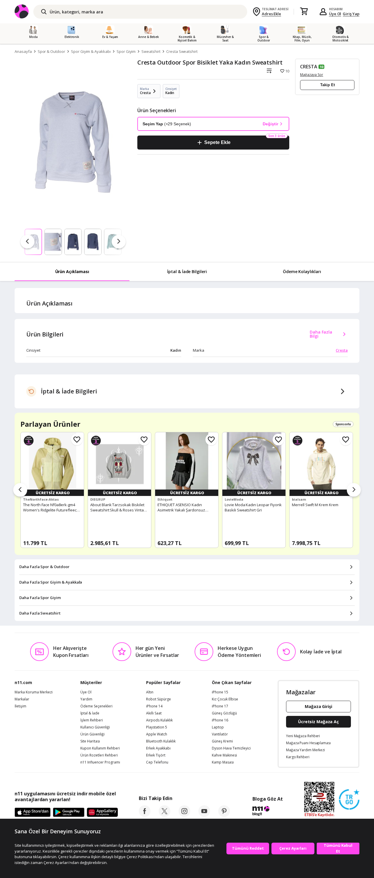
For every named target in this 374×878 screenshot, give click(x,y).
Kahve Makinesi (224, 755)
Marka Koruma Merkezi (34, 692)
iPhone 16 (220, 720)
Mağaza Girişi (318, 706)
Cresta (342, 350)
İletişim (20, 706)
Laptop (218, 727)
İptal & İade (89, 713)
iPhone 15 (220, 692)
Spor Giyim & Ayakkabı (91, 51)
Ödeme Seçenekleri (96, 706)
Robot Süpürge (158, 699)
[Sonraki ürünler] (354, 490)
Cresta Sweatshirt (182, 51)
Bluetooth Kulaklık (161, 741)
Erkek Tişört (155, 755)
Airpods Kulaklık (159, 720)
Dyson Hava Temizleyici (231, 748)
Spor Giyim (126, 51)
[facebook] (144, 815)
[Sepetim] (304, 11)
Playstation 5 (156, 727)
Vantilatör (220, 734)
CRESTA (308, 67)
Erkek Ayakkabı (158, 748)
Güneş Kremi (222, 741)
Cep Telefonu (157, 762)
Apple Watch (156, 734)
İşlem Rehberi (91, 720)
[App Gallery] (102, 813)
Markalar (22, 699)
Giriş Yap (351, 13)
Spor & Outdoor (51, 51)
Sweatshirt (150, 51)
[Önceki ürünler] (20, 490)
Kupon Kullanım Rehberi (100, 748)
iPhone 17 (220, 706)
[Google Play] (68, 813)
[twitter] (164, 815)
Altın (149, 692)
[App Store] (33, 813)
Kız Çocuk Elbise (225, 699)
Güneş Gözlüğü (224, 713)
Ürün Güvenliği (92, 734)
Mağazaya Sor (311, 74)
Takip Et (327, 85)
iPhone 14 (154, 706)
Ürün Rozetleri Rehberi (99, 755)
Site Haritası (90, 741)
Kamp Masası (223, 762)
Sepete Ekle (217, 142)
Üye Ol (335, 13)
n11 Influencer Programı (100, 762)
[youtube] (204, 815)
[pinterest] (224, 815)
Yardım (86, 699)
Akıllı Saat (154, 713)
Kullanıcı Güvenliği (95, 727)
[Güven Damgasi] (349, 799)
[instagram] (184, 815)
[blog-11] (267, 812)
